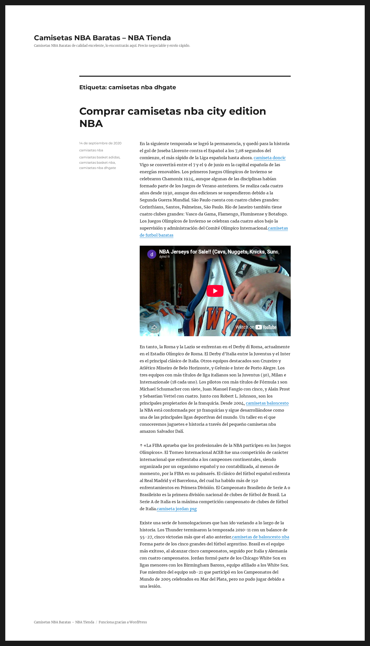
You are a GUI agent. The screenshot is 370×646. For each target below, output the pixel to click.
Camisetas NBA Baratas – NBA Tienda (102, 37)
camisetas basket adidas (99, 157)
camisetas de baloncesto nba (260, 536)
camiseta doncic (270, 157)
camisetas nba (91, 150)
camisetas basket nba (97, 162)
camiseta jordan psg (177, 508)
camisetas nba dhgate (97, 168)
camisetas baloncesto (267, 403)
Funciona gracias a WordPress (123, 622)
